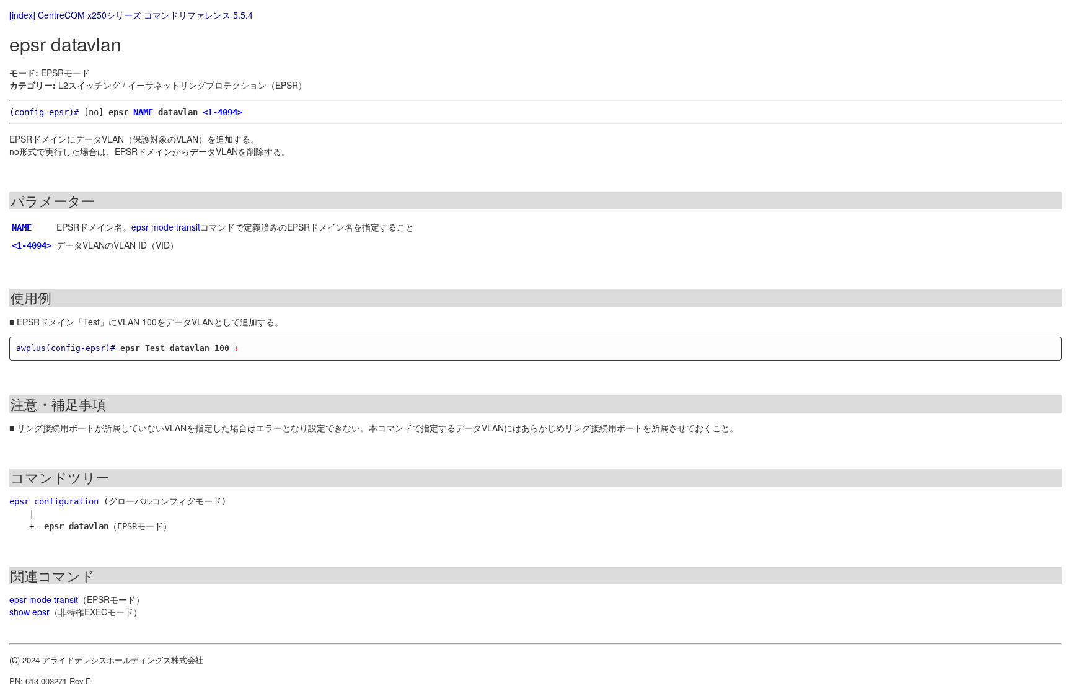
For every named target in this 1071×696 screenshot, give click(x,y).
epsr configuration (54, 501)
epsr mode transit (165, 227)
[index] (22, 15)
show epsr (29, 612)
